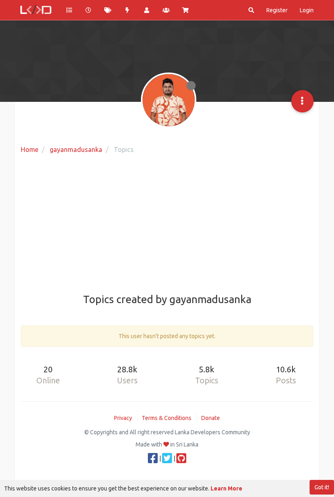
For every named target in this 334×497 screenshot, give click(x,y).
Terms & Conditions (166, 418)
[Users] (146, 10)
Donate (210, 418)
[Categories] (69, 10)
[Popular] (127, 10)
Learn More (226, 488)
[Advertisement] (167, 224)
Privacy (123, 418)
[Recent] (89, 10)
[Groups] (166, 10)
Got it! (321, 487)
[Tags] (108, 10)
